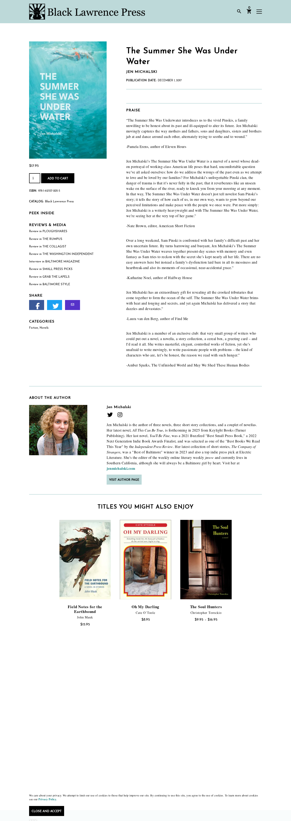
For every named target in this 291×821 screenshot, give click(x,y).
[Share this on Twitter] (54, 305)
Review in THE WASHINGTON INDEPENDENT (61, 254)
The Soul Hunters (206, 607)
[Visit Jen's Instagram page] (119, 414)
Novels (44, 327)
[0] (249, 13)
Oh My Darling (145, 607)
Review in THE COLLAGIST (47, 246)
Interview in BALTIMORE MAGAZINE (54, 261)
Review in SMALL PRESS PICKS (51, 269)
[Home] (87, 12)
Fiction (33, 327)
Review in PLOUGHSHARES (48, 231)
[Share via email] (72, 305)
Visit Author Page (124, 479)
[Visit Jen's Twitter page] (110, 414)
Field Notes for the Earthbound (85, 609)
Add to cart (58, 178)
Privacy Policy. (47, 799)
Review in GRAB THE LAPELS (49, 276)
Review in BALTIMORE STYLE (49, 284)
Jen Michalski (119, 407)
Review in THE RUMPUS (45, 239)
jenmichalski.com (121, 468)
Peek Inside (41, 213)
